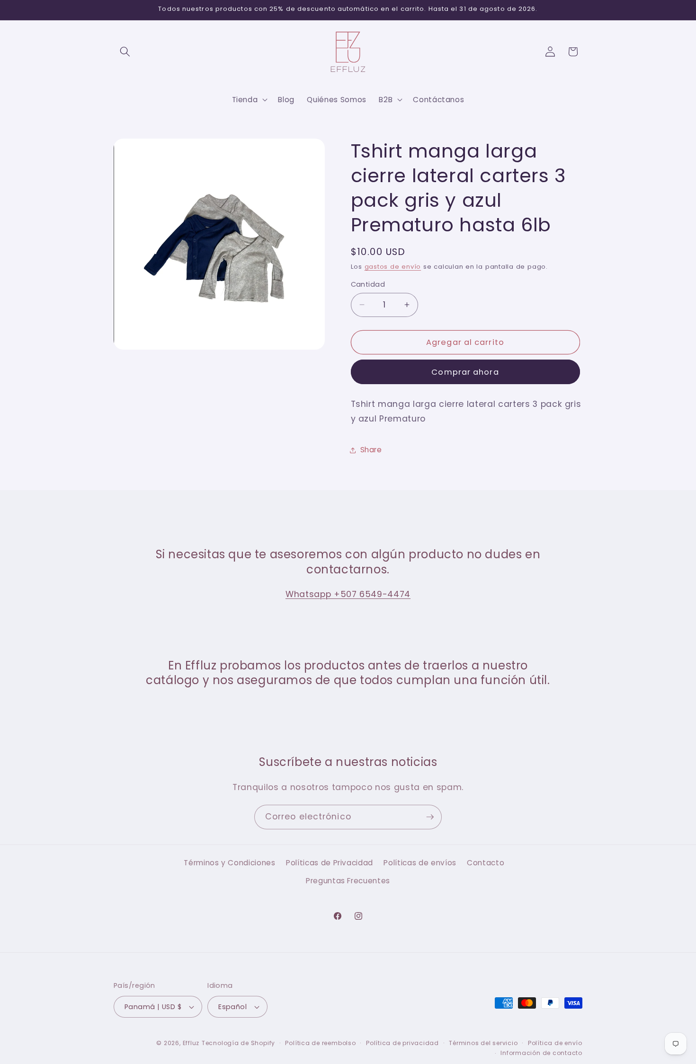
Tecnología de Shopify (238, 1043)
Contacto (485, 863)
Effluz (191, 1043)
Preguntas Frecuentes (348, 881)
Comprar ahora (465, 372)
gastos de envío (393, 266)
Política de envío (555, 1043)
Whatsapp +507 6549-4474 (348, 594)
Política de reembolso (320, 1043)
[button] (125, 51)
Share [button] (371, 450)
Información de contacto (541, 1053)
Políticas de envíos (420, 863)
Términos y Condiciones (230, 863)
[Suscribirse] (430, 817)
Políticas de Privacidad (329, 863)
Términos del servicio (483, 1043)
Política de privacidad (402, 1043)
